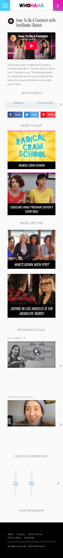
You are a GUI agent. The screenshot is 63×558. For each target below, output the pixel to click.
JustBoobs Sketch (18, 103)
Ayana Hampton (15, 483)
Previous (5, 483)
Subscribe (29, 537)
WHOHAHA (31, 5)
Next (58, 483)
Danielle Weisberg (31, 483)
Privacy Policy (14, 537)
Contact (21, 534)
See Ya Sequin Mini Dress (45, 103)
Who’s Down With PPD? (31, 264)
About (11, 534)
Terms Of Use (35, 534)
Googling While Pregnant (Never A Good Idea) (31, 209)
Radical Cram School (31, 165)
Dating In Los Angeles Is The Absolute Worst (32, 311)
